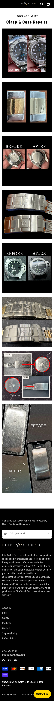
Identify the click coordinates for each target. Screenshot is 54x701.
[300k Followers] (3, 660)
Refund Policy (9, 638)
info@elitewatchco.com (13, 654)
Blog (4, 612)
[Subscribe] (48, 534)
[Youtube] (15, 660)
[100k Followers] (9, 660)
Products (6, 623)
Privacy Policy (9, 694)
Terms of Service (30, 694)
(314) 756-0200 (9, 651)
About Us (6, 607)
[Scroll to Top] (49, 685)
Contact (6, 628)
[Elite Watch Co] (27, 4)
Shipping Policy (9, 633)
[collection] (27, 53)
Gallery (5, 618)
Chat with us (42, 694)
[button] (48, 4)
